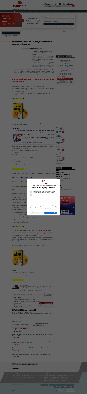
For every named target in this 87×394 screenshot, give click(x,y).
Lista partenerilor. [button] (45, 204)
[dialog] (43, 197)
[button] (43, 198)
